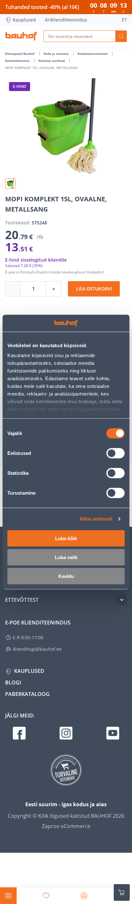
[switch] (115, 453)
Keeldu (66, 576)
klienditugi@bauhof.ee (37, 649)
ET (124, 20)
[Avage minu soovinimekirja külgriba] (46, 895)
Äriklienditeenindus (66, 20)
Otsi (121, 36)
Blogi (13, 682)
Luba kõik (66, 538)
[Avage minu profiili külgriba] (84, 895)
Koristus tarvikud (52, 60)
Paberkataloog (27, 694)
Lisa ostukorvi (94, 289)
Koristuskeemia (17, 60)
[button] (10, 183)
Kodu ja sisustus (57, 53)
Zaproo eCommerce (66, 826)
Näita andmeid (96, 519)
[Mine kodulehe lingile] (21, 36)
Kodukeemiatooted (93, 53)
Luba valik (66, 557)
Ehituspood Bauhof (20, 53)
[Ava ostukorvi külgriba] (121, 892)
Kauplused (24, 20)
